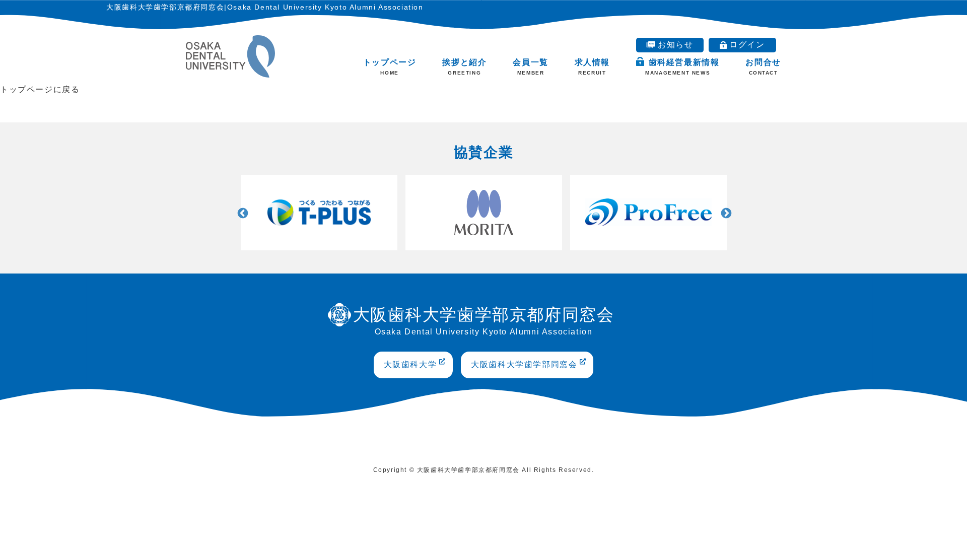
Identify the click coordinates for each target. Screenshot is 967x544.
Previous (242, 213)
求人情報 (592, 67)
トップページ (390, 67)
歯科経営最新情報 (682, 67)
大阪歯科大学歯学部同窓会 (524, 364)
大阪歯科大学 (410, 364)
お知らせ (675, 44)
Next (725, 213)
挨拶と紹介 (464, 67)
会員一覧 (530, 67)
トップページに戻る (40, 89)
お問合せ (763, 67)
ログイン (747, 44)
